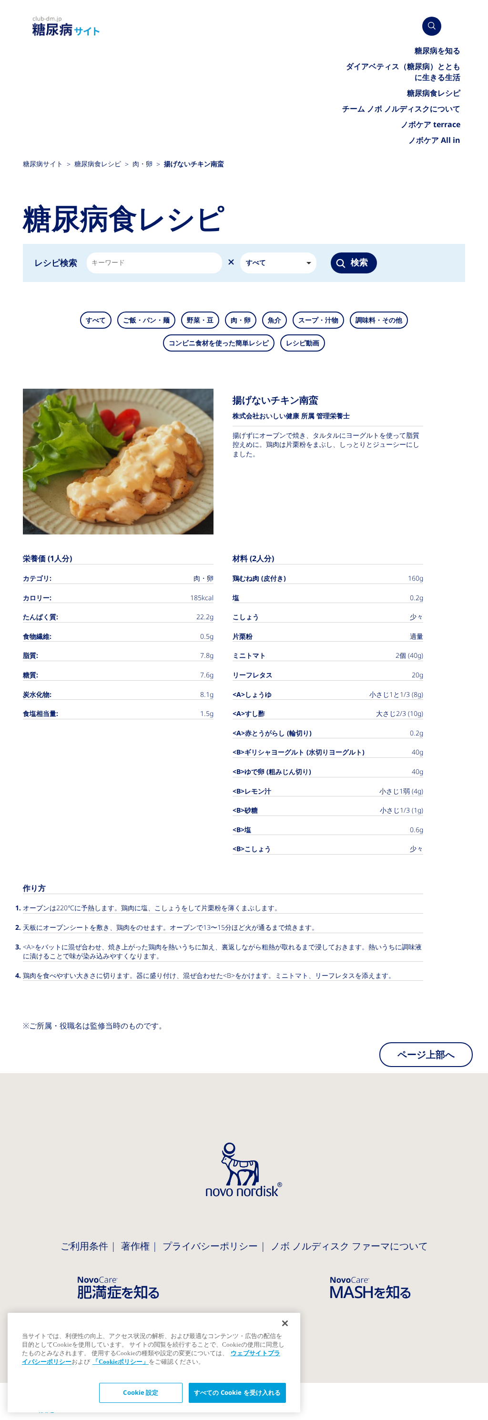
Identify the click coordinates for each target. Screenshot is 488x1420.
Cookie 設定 (140, 1392)
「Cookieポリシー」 (120, 1361)
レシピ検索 (55, 263)
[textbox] (108, 263)
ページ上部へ (426, 1054)
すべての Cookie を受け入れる (237, 1392)
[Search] (431, 26)
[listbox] (278, 262)
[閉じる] (284, 1323)
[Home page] (66, 26)
